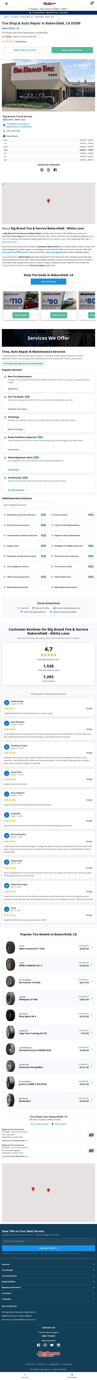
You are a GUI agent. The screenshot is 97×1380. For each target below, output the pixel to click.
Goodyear (6, 265)
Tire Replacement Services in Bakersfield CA (19, 1312)
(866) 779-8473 (48, 1336)
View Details (20, 315)
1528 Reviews (20, 41)
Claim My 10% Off (47, 1248)
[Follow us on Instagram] (45, 1345)
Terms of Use (41, 1364)
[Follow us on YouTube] (52, 1345)
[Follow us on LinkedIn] (58, 1345)
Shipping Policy (54, 1364)
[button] (48, 201)
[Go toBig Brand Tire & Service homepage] (49, 3)
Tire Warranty (66, 1364)
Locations (15, 17)
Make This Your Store (25, 50)
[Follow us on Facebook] (38, 1345)
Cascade (61, 239)
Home (6, 17)
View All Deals (48, 281)
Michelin (50, 239)
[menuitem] (48, 1135)
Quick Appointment (72, 50)
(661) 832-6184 (13, 131)
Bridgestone (20, 265)
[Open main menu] (6, 3)
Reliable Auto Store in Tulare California (17, 1316)
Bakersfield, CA (27, 17)
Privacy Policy (69, 1253)
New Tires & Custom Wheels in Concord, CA (19, 1319)
